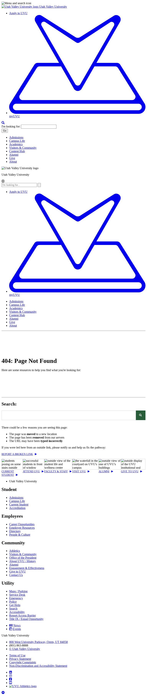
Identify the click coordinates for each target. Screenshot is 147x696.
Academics (16, 144)
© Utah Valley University (24, 648)
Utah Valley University (53, 6)
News (16, 625)
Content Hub (17, 151)
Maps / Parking (18, 591)
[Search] (140, 415)
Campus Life (17, 140)
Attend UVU (31, 471)
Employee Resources (22, 527)
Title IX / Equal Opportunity (26, 619)
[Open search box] (3, 122)
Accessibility (17, 612)
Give (12, 158)
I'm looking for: (11, 126)
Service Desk (17, 594)
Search (13, 608)
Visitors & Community (23, 147)
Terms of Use (17, 655)
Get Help (14, 605)
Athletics (14, 550)
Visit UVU (79, 471)
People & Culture (19, 534)
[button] (73, 3)
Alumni (13, 154)
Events (17, 629)
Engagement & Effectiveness (26, 568)
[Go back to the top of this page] (3, 692)
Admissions (16, 137)
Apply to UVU (18, 13)
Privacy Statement (20, 658)
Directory (15, 531)
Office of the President (22, 557)
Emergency (16, 598)
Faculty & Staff (56, 471)
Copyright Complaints (22, 662)
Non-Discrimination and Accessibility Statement (38, 665)
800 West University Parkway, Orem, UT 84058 (38, 642)
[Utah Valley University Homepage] (20, 6)
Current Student (18, 504)
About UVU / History (22, 561)
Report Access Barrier (22, 615)
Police (13, 601)
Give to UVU (129, 471)
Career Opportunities (21, 524)
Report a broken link (17, 454)
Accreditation (17, 508)
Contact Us (16, 575)
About (13, 161)
